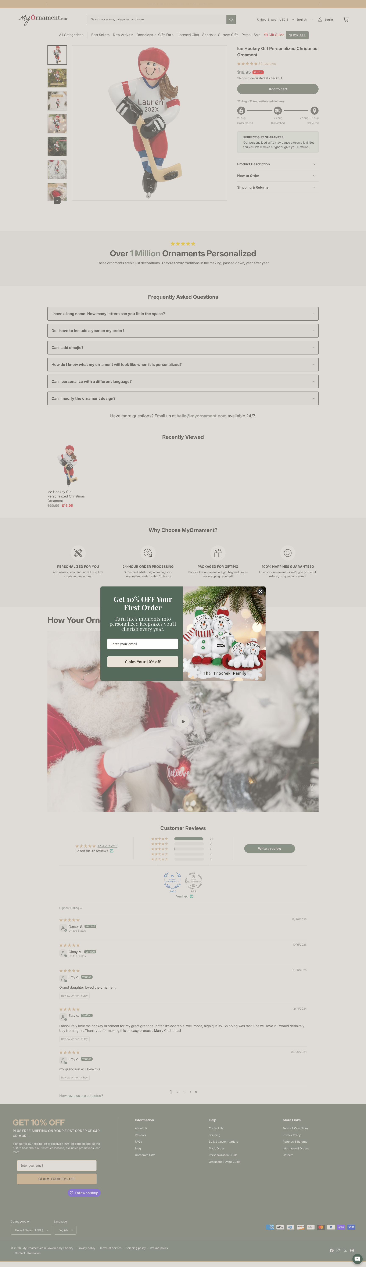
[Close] (260, 591)
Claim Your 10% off (143, 661)
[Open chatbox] (357, 1259)
